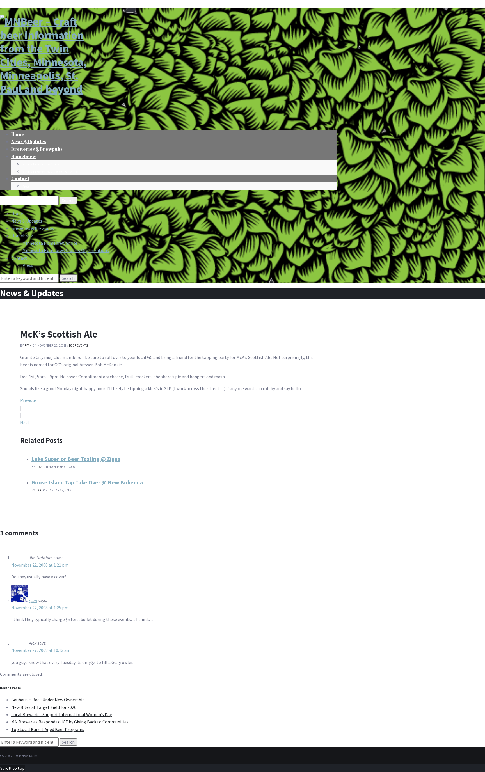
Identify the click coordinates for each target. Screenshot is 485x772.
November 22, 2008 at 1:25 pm (39, 607)
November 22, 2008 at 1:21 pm (39, 565)
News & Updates (26, 221)
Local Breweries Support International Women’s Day (61, 714)
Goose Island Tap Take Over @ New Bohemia (87, 482)
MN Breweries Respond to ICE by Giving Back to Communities (70, 722)
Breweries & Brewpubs (36, 149)
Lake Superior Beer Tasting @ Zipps (75, 458)
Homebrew (23, 156)
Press (25, 187)
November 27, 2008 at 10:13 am (40, 650)
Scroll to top (12, 768)
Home (17, 213)
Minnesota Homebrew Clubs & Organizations (51, 172)
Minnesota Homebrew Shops (40, 164)
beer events (78, 345)
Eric (39, 490)
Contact (20, 178)
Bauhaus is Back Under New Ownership (48, 699)
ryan (28, 345)
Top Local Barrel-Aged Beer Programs (47, 729)
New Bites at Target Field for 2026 (43, 707)
